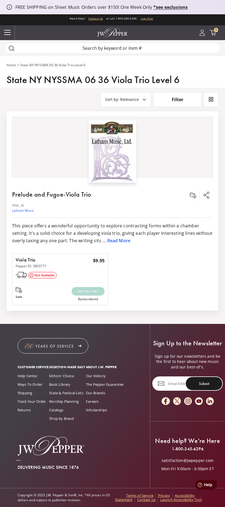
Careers (92, 401)
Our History (96, 375)
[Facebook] (166, 401)
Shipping (25, 392)
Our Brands (95, 392)
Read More (118, 241)
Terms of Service (139, 495)
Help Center (28, 375)
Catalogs (56, 409)
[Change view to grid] (211, 99)
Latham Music (23, 210)
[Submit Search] (11, 48)
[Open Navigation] (7, 32)
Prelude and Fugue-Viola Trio (51, 194)
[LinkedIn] (210, 401)
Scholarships (96, 409)
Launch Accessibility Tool (181, 499)
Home (11, 65)
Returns (24, 409)
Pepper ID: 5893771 (31, 266)
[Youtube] (199, 401)
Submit (204, 383)
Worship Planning (64, 401)
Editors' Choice (61, 375)
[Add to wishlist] (192, 196)
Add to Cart (88, 291)
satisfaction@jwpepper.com (188, 460)
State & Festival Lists (66, 392)
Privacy (164, 495)
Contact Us (95, 18)
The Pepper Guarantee (104, 384)
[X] (177, 401)
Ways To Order (30, 384)
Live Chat (146, 18)
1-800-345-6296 (188, 449)
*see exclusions (170, 7)
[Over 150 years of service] (53, 346)
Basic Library (59, 384)
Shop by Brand (61, 418)
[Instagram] (188, 401)
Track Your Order (32, 401)
